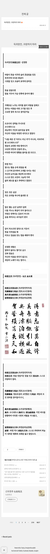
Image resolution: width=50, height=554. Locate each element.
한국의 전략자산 (9, 465)
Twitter (21, 551)
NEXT (38, 522)
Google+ (36, 551)
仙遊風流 (8, 495)
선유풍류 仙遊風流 (13, 491)
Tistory (23, 548)
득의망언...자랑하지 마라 (12, 22)
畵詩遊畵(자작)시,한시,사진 (14, 460)
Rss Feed (14, 551)
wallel (33, 548)
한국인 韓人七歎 (9, 481)
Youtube (31, 551)
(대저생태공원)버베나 (11, 477)
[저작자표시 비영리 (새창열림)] (28, 450)
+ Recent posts (7, 537)
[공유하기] (10, 449)
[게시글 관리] (13, 449)
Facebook (25, 551)
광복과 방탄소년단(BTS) (11, 469)
